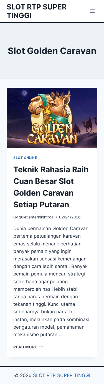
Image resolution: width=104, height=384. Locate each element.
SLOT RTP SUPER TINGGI (61, 375)
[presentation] (52, 118)
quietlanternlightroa (36, 217)
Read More (28, 347)
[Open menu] (92, 11)
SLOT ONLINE (25, 158)
